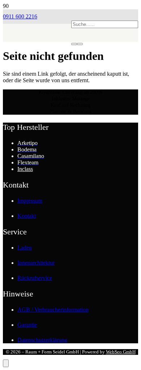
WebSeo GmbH (121, 351)
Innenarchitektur (36, 263)
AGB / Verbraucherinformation (53, 310)
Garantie (27, 325)
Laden (24, 248)
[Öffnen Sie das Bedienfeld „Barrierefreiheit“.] (6, 363)
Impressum (29, 201)
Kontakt (26, 216)
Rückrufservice (34, 278)
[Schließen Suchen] (80, 44)
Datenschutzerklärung (42, 340)
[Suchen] (74, 44)
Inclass (25, 169)
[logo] (37, 52)
